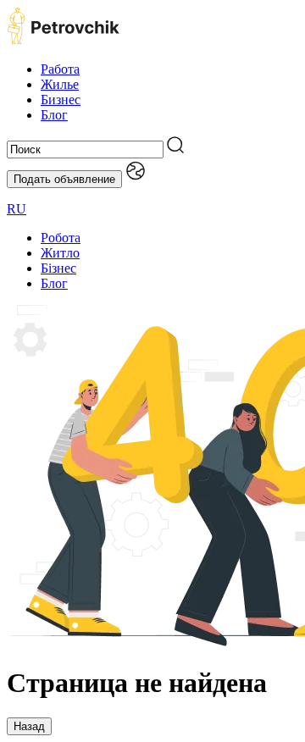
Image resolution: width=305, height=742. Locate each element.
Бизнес (60, 99)
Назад (29, 726)
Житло (60, 253)
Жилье (60, 84)
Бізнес (58, 268)
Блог (54, 115)
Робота (60, 237)
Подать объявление (64, 179)
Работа (60, 69)
